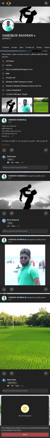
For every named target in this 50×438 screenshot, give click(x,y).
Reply (17, 162)
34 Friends (10, 61)
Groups (14, 47)
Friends (30, 47)
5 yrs (10, 122)
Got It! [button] (25, 435)
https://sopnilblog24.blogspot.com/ (19, 69)
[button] (46, 3)
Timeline (5, 47)
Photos (39, 47)
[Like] (25, 151)
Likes (21, 47)
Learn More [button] (17, 430)
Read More (6, 145)
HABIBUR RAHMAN (16, 120)
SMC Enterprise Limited (23, 82)
